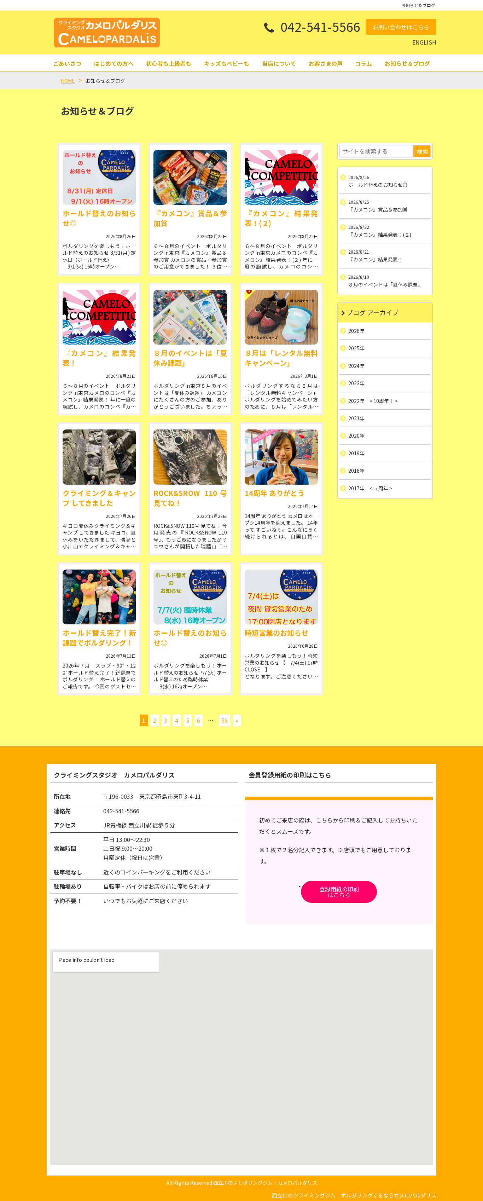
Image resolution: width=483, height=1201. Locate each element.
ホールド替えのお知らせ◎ (99, 218)
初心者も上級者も (168, 63)
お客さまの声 (326, 63)
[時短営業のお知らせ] (281, 597)
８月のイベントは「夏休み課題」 (190, 358)
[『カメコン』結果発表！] (99, 317)
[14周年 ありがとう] (281, 456)
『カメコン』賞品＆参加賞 (190, 218)
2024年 (356, 365)
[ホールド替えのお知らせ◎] (99, 177)
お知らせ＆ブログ (407, 63)
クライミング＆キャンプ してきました (99, 498)
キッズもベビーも (226, 63)
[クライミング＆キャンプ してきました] (99, 456)
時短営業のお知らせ (276, 633)
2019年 (356, 452)
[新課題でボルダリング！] (99, 597)
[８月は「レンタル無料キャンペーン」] (281, 317)
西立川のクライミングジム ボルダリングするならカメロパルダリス (354, 1195)
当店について (279, 63)
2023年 (356, 383)
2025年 (356, 348)
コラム (363, 63)
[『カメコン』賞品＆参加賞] (190, 177)
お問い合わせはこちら (401, 27)
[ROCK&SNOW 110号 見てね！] (190, 456)
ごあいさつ (67, 63)
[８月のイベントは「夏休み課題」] (190, 317)
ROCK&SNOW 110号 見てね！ (190, 498)
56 (224, 720)
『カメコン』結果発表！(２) (281, 218)
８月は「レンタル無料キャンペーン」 (281, 358)
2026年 (356, 330)
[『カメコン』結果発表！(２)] (281, 177)
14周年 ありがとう (274, 493)
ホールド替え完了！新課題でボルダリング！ (99, 638)
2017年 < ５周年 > (370, 487)
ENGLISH (424, 42)
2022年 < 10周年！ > (373, 400)
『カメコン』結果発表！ (99, 358)
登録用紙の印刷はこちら (339, 892)
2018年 (356, 470)
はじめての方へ (114, 63)
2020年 (356, 435)
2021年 (356, 418)
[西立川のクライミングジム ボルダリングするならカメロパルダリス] (107, 32)
